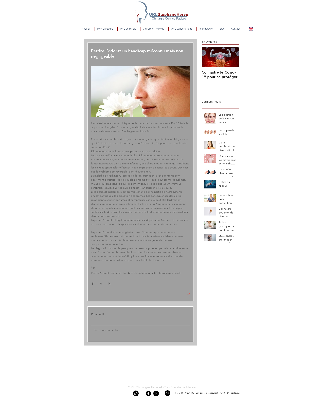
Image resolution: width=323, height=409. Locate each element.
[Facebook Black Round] (148, 393)
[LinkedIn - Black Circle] (156, 393)
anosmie (116, 272)
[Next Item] (233, 57)
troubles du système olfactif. (140, 272)
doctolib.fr (236, 393)
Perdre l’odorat (100, 272)
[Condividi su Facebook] (92, 283)
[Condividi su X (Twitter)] (100, 283)
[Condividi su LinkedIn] (109, 283)
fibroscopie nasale (170, 272)
